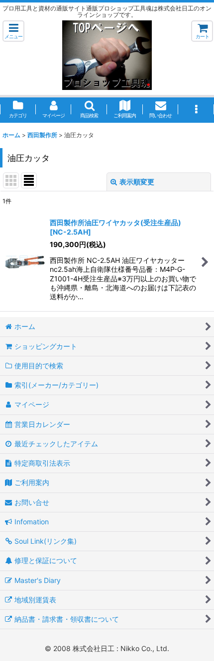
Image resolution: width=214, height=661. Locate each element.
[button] (13, 31)
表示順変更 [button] (136, 181)
